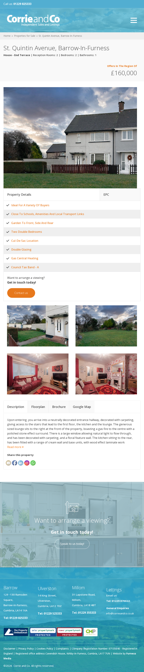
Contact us (21, 293)
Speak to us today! (72, 544)
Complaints (63, 648)
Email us (111, 595)
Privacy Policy (26, 648)
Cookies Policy (45, 648)
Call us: (17, 4)
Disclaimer (9, 648)
